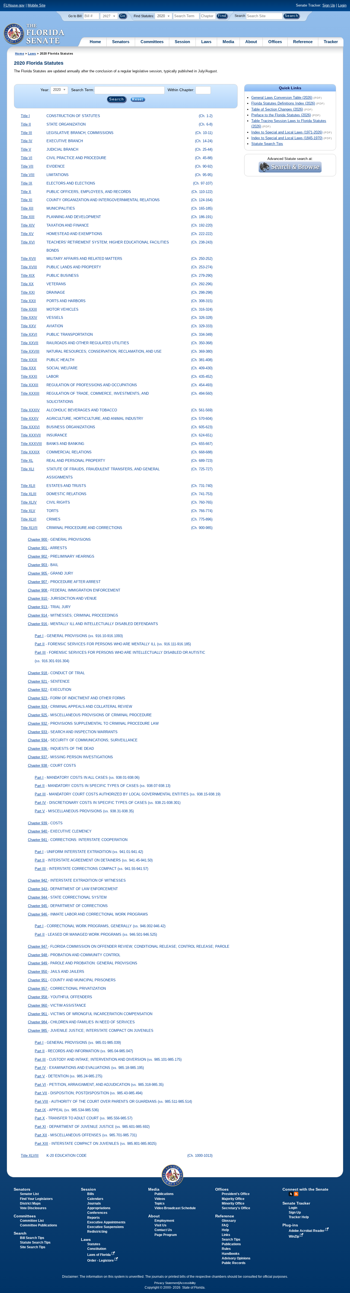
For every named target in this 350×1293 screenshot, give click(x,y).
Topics (159, 1203)
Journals (94, 1203)
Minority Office (233, 1203)
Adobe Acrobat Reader (307, 1230)
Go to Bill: (75, 16)
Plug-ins (290, 1225)
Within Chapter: (181, 90)
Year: (44, 90)
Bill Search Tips (32, 1238)
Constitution (96, 1248)
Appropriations (98, 1208)
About (251, 41)
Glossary (229, 1220)
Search (240, 15)
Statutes (93, 1244)
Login (342, 5)
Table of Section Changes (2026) (277, 109)
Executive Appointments (106, 1222)
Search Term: (82, 90)
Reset (137, 99)
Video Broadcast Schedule (175, 1208)
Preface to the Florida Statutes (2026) (281, 115)
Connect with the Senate (305, 1189)
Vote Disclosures (33, 1208)
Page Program (165, 1234)
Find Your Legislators (36, 1198)
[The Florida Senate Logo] (34, 34)
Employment (164, 1220)
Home (95, 41)
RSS (296, 1194)
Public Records (234, 1263)
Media (228, 41)
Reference (303, 41)
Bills (90, 1194)
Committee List (32, 1220)
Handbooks (231, 1253)
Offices (275, 41)
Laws (206, 41)
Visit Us (160, 1225)
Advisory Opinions (236, 1258)
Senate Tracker (296, 1203)
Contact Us (163, 1230)
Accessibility (187, 1283)
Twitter (291, 1194)
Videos (159, 1198)
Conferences (97, 1212)
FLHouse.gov (14, 5)
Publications (164, 1194)
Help (225, 1230)
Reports (93, 1217)
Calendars (95, 1198)
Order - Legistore (101, 1260)
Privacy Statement (166, 1283)
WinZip (294, 1236)
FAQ (225, 1225)
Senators (120, 41)
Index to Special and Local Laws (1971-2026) (286, 132)
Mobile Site (36, 5)
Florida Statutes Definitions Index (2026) (283, 103)
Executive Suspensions (105, 1227)
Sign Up (328, 5)
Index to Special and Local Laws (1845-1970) (286, 138)
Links (226, 1234)
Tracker (331, 41)
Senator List (29, 1194)
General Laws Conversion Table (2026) (281, 98)
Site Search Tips (32, 1247)
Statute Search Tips (267, 144)
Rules (226, 1248)
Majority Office (233, 1198)
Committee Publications (38, 1225)
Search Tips (231, 1239)
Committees (152, 41)
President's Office (236, 1194)
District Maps (30, 1203)
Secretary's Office (236, 1208)
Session (182, 41)
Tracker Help (299, 1217)
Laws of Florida (99, 1254)
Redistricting (97, 1231)
